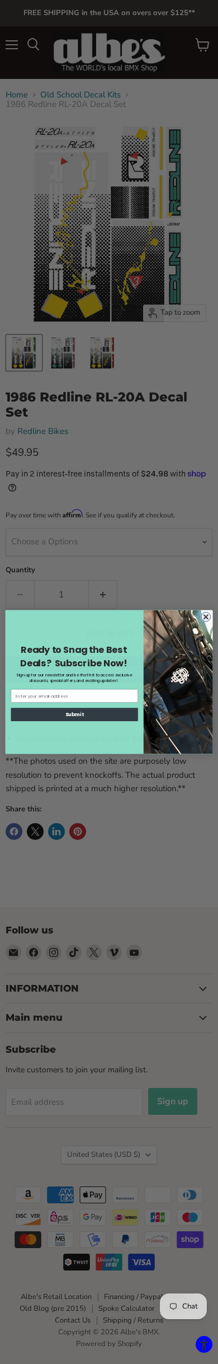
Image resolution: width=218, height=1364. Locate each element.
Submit (74, 714)
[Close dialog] (206, 617)
